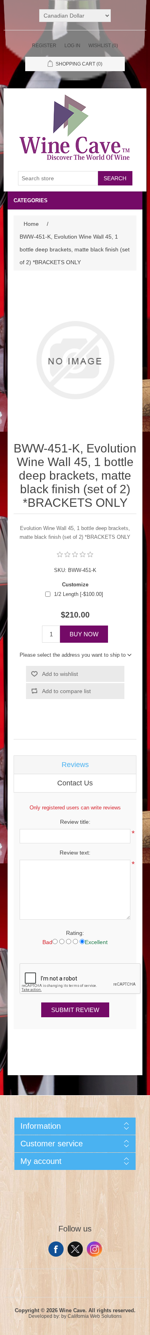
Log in (72, 45)
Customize (75, 585)
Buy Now (84, 634)
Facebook (56, 1249)
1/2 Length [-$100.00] (78, 594)
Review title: (75, 822)
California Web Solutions (95, 1316)
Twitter (75, 1249)
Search (115, 178)
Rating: (75, 933)
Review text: (75, 852)
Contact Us (75, 783)
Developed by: (44, 1316)
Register (44, 45)
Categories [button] (31, 200)
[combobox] (58, 178)
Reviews (75, 765)
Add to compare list (66, 691)
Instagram (94, 1249)
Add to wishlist (60, 674)
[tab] (75, 764)
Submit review (75, 1009)
